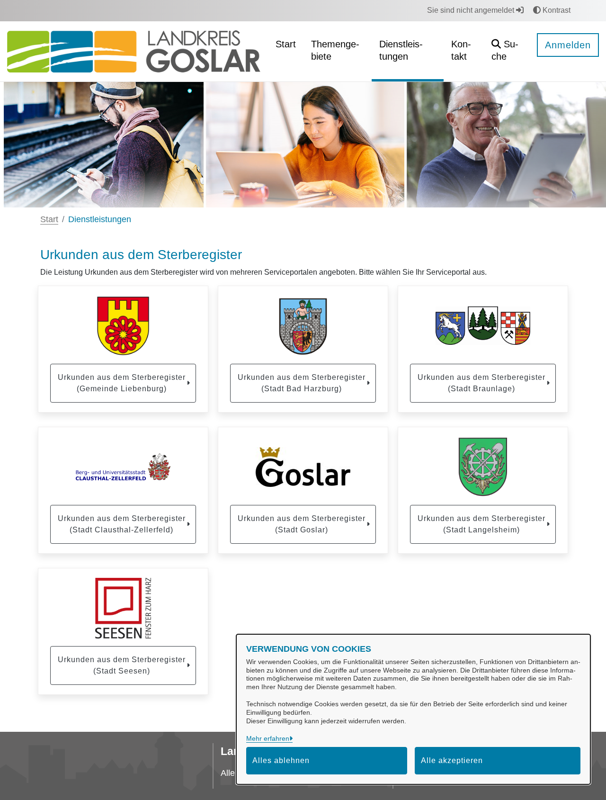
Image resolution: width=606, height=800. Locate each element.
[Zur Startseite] (133, 51)
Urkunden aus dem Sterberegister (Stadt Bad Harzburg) (301, 383)
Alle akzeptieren (452, 760)
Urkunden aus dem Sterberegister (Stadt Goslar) (301, 524)
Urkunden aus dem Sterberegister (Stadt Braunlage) (481, 383)
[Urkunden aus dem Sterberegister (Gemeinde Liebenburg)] (123, 326)
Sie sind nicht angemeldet (471, 10)
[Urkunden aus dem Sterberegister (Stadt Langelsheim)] (483, 467)
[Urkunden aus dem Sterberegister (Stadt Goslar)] (303, 467)
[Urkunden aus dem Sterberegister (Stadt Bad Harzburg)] (303, 326)
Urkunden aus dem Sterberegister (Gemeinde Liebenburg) (122, 383)
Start (49, 219)
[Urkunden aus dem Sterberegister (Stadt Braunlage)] (483, 326)
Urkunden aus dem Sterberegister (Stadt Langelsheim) (481, 524)
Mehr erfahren (267, 738)
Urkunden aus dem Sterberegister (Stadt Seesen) (122, 665)
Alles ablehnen (281, 760)
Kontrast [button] (555, 10)
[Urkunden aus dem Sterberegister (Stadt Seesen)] (123, 608)
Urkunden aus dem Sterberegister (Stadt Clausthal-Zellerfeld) (122, 524)
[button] (507, 51)
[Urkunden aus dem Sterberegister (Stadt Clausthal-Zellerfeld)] (123, 467)
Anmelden (568, 45)
